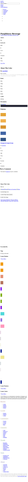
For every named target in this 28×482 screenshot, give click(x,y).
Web (4, 436)
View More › (3, 258)
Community (5, 10)
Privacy (4, 468)
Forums (4, 421)
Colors (4, 404)
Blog (4, 424)
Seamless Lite (6, 455)
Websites (5, 448)
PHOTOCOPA (6, 457)
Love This (3, 63)
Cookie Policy (6, 471)
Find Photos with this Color (12, 35)
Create (2, 6)
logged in (8, 171)
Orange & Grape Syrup (7, 143)
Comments (2, 55)
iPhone (16, 199)
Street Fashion (6, 447)
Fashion (4, 432)
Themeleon (5, 456)
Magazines (5, 446)
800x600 (6, 201)
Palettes (4, 405)
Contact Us (5, 467)
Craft (4, 430)
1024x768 (11, 201)
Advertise (5, 464)
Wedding (5, 437)
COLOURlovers (4, 7)
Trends (4, 12)
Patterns (4, 406)
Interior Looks (6, 445)
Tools (4, 14)
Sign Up (2, 2)
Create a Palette (4, 35)
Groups (4, 422)
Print (4, 435)
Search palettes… (4, 3)
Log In (2, 1)
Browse (4, 9)
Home (4, 433)
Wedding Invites (6, 450)
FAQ (4, 470)
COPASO (5, 459)
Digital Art (5, 431)
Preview (12, 199)
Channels (5, 11)
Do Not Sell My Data (22, 476)
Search (2, 4)
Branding (5, 442)
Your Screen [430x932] (5, 199)
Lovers (4, 423)
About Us (5, 465)
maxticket (5, 71)
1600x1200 (16, 201)
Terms (4, 469)
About (3, 462)
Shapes (4, 407)
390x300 (2, 201)
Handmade (5, 444)
